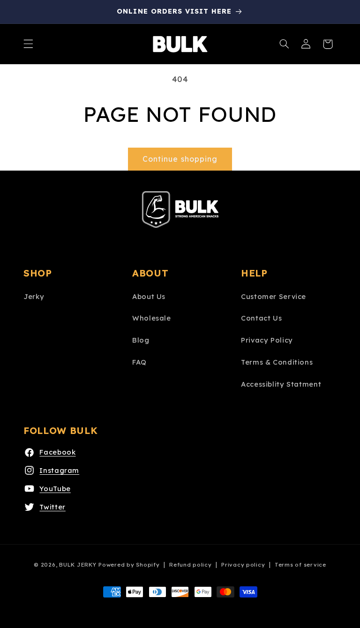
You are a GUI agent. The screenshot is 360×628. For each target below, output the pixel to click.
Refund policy (190, 564)
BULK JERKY (77, 564)
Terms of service (300, 564)
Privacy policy (243, 564)
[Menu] (28, 44)
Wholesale (151, 318)
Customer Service (273, 296)
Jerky (33, 296)
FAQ (139, 362)
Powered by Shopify (128, 564)
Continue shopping (180, 159)
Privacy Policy (267, 340)
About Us (148, 296)
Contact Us (261, 318)
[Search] (284, 44)
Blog (141, 340)
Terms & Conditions (277, 362)
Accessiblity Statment (281, 384)
